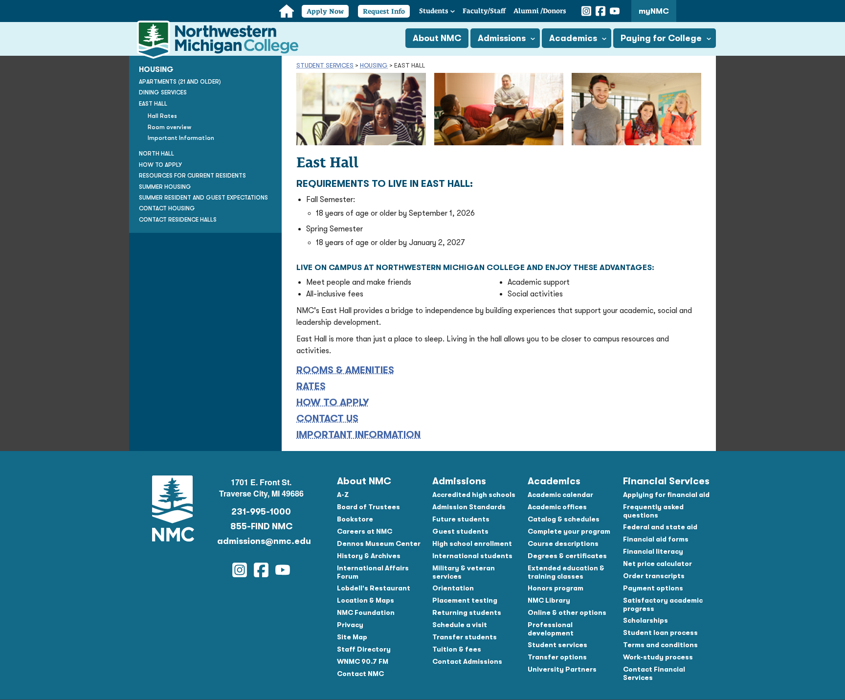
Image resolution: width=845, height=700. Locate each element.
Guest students (460, 531)
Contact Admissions (467, 661)
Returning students (466, 612)
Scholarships (645, 620)
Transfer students (464, 637)
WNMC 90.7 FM (362, 661)
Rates (311, 386)
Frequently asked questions (653, 511)
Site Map (352, 637)
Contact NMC (360, 673)
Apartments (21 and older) (180, 81)
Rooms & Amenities (345, 370)
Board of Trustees (368, 507)
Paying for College (661, 38)
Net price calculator (657, 563)
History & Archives (368, 556)
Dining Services (163, 92)
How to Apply (160, 164)
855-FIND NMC (261, 526)
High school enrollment (472, 543)
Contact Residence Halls (178, 219)
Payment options (653, 588)
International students (472, 556)
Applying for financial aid (666, 494)
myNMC (654, 11)
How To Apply (332, 402)
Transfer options (557, 657)
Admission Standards (469, 507)
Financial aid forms (656, 539)
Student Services (325, 65)
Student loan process (660, 632)
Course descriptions (563, 543)
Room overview (169, 127)
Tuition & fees (456, 649)
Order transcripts (654, 576)
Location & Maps (365, 600)
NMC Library (549, 600)
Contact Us (327, 418)
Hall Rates (162, 116)
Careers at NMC (364, 531)
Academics (573, 38)
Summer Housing (165, 186)
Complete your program (569, 531)
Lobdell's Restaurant (373, 588)
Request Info (384, 11)
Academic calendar (560, 494)
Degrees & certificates (567, 556)
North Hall (156, 153)
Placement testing (464, 600)
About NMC (437, 38)
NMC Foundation (366, 612)
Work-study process (658, 657)
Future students (460, 519)
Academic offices (557, 507)
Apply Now (325, 11)
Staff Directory (364, 649)
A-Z (343, 494)
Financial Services (666, 481)
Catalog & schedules (564, 519)
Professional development (551, 629)
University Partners (562, 669)
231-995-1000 (261, 512)
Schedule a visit (459, 625)
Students (433, 11)
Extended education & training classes (566, 572)
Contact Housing (167, 208)
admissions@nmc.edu (261, 541)
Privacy (350, 625)
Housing (374, 65)
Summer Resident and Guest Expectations (203, 197)
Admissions (502, 38)
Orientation (453, 588)
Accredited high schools (473, 494)
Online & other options (567, 612)
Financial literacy (653, 551)
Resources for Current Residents (192, 175)
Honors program (555, 588)
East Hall (153, 103)
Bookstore (355, 519)
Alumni (539, 11)
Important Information (358, 434)
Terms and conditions (660, 645)
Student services (557, 645)
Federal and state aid (660, 527)
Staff (484, 11)
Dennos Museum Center (379, 543)
